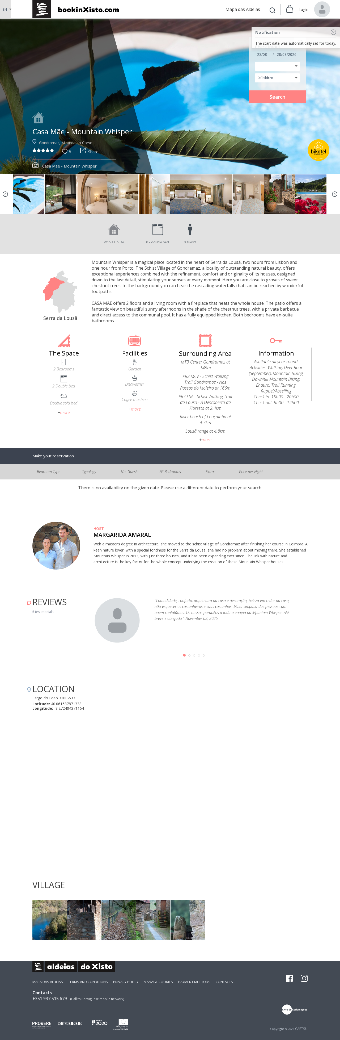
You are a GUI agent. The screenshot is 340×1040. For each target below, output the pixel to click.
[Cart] (289, 9)
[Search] (272, 11)
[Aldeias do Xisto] (78, 9)
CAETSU (301, 1028)
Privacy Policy (125, 981)
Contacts (224, 981)
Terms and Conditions (88, 981)
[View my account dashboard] (322, 9)
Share (93, 151)
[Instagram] (304, 979)
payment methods (194, 981)
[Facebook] (289, 979)
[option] (29, 194)
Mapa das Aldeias (47, 981)
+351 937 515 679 (49, 998)
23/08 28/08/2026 (276, 54)
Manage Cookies (158, 981)
